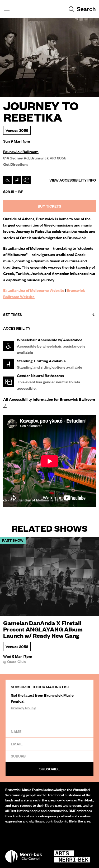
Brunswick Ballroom (21, 151)
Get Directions (15, 164)
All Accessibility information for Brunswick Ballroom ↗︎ (49, 402)
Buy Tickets (49, 206)
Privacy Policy (23, 707)
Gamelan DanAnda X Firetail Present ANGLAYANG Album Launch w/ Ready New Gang (43, 629)
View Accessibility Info (72, 180)
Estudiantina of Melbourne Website (34, 290)
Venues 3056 (17, 130)
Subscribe (49, 768)
